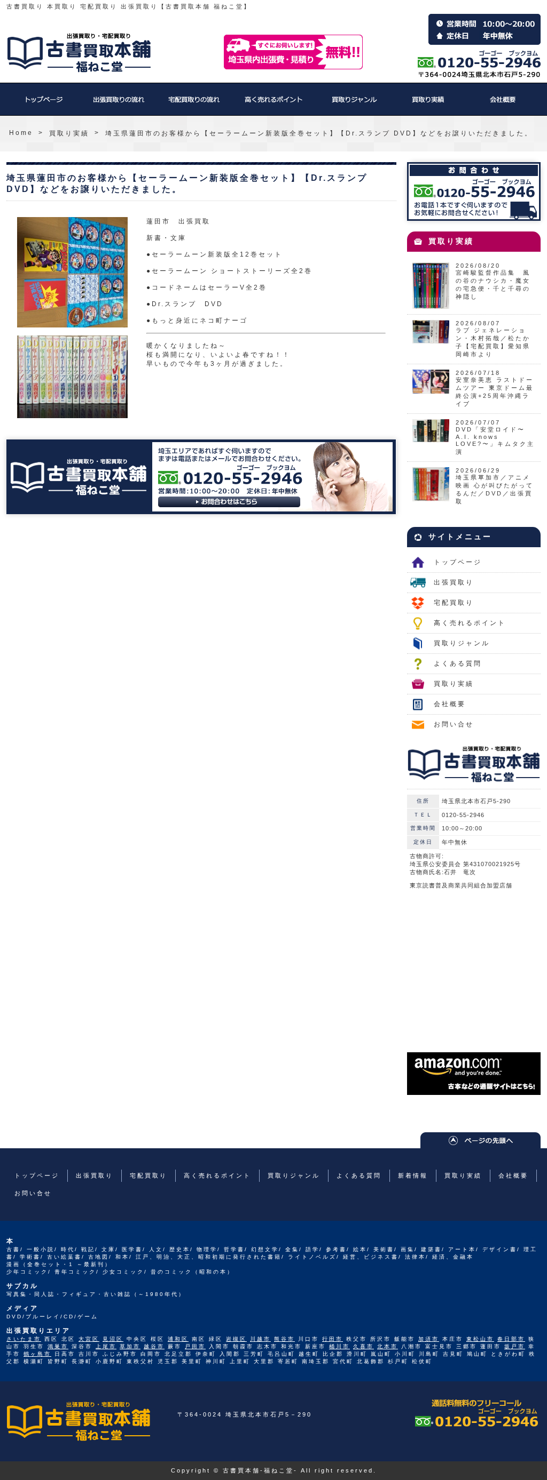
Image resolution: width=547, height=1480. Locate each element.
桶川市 (339, 1346)
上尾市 (106, 1346)
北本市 (387, 1346)
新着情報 (413, 1175)
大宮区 (89, 1339)
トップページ (43, 105)
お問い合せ (454, 724)
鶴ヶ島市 (37, 1354)
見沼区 (113, 1339)
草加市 (130, 1346)
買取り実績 (428, 105)
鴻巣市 (58, 1346)
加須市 (428, 1339)
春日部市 (511, 1339)
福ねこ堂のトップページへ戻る (79, 53)
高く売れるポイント (273, 105)
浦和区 (178, 1339)
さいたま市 (23, 1339)
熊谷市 (284, 1339)
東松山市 (480, 1339)
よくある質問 (458, 663)
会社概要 (503, 105)
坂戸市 (514, 1346)
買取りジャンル (353, 105)
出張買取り (118, 105)
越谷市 (154, 1346)
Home (21, 133)
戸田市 (195, 1346)
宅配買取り (193, 105)
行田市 (332, 1339)
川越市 (260, 1339)
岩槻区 (236, 1339)
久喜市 (363, 1346)
